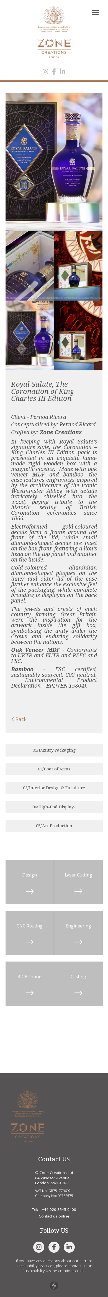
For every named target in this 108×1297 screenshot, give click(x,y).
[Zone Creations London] (54, 32)
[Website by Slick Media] (54, 1285)
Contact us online (54, 1216)
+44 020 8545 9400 (59, 1209)
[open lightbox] (54, 162)
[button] (95, 12)
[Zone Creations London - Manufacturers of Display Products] (27, 1116)
